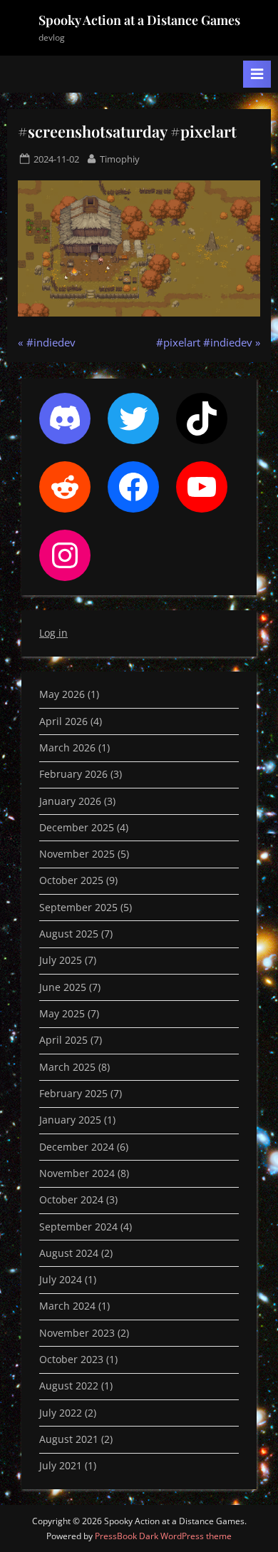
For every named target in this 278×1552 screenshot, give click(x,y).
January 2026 (70, 801)
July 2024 (60, 1279)
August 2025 (68, 933)
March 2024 (67, 1305)
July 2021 (60, 1465)
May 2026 (62, 694)
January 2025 (70, 1119)
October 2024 (71, 1199)
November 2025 (77, 853)
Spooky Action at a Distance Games (139, 20)
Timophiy (120, 158)
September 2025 (78, 907)
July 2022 (60, 1412)
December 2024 (76, 1146)
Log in (53, 632)
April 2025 (63, 1040)
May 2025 (62, 1013)
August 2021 (68, 1439)
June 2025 (62, 987)
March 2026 (67, 747)
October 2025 (71, 880)
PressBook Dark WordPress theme (163, 1536)
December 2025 (76, 827)
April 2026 (63, 721)
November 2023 (77, 1333)
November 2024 (77, 1173)
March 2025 (67, 1067)
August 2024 (68, 1253)
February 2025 (73, 1093)
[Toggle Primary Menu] (257, 74)
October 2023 (71, 1359)
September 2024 (78, 1226)
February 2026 (73, 774)
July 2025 (60, 960)
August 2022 (68, 1385)
